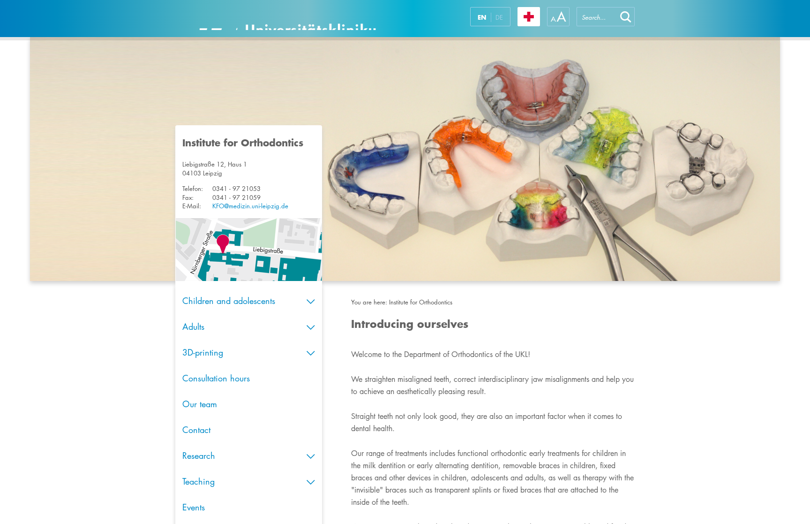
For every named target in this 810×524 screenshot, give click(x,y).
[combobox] (597, 16)
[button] (626, 16)
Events (193, 507)
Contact (196, 429)
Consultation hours (216, 378)
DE (499, 17)
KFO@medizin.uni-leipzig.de (250, 206)
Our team (199, 404)
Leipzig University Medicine (287, 18)
